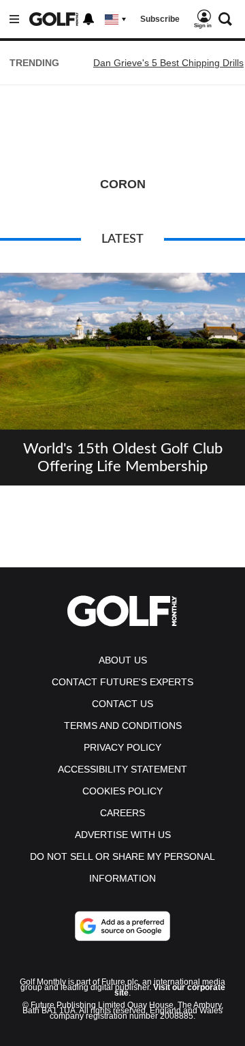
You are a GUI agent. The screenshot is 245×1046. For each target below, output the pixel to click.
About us (123, 660)
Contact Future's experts (122, 681)
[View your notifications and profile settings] (88, 19)
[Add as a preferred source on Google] (122, 926)
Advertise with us (123, 834)
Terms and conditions (123, 725)
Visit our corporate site (169, 990)
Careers (122, 812)
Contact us (122, 703)
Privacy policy (122, 747)
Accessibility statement (122, 769)
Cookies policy (122, 791)
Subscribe (160, 19)
